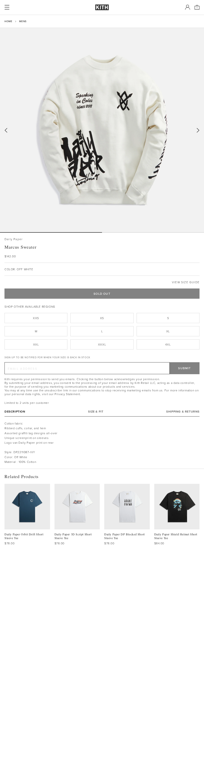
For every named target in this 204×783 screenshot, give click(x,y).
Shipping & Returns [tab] (183, 411)
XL (168, 331)
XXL (36, 344)
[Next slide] (198, 130)
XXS (36, 318)
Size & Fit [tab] (95, 411)
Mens (22, 21)
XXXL (102, 344)
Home (8, 21)
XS (102, 318)
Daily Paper (13, 239)
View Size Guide (186, 282)
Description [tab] (14, 411)
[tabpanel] (102, 442)
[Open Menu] (6, 7)
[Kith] (102, 7)
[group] (102, 130)
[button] (153, 232)
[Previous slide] (6, 130)
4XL (168, 344)
